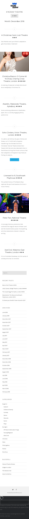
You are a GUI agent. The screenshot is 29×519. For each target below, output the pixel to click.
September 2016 (6, 368)
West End (6, 435)
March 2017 (5, 349)
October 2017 (5, 325)
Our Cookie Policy (16, 516)
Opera (5, 421)
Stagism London (6, 467)
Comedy (6, 412)
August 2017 (5, 332)
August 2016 (5, 372)
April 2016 (4, 385)
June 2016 (5, 378)
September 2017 (6, 329)
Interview (4, 438)
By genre (4, 404)
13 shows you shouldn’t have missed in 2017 (13, 300)
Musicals (6, 418)
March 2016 (5, 388)
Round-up (5, 452)
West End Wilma (6, 474)
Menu (15, 15)
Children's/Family (8, 409)
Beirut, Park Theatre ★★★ (9, 285)
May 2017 (4, 342)
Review (4, 448)
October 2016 (6, 365)
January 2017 (5, 355)
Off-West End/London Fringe (11, 430)
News (3, 442)
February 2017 (6, 352)
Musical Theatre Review (8, 464)
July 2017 (4, 335)
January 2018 (5, 315)
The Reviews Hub (6, 470)
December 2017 (6, 319)
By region (4, 427)
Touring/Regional (8, 432)
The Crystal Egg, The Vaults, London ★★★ (13, 292)
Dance (5, 415)
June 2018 (5, 312)
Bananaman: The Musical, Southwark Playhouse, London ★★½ (12, 296)
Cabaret (6, 407)
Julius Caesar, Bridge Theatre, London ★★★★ (14, 288)
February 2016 (6, 392)
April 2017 (4, 345)
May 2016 (4, 382)
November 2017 (6, 322)
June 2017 (4, 339)
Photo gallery (6, 445)
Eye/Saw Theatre (14, 12)
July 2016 (4, 375)
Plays (5, 423)
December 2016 (6, 358)
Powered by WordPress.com (14, 492)
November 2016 (6, 362)
